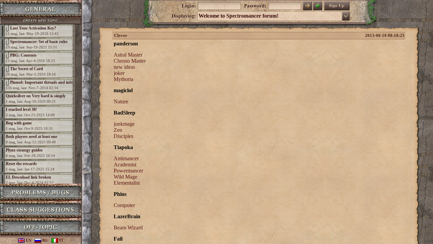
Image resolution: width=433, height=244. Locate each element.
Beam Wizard (128, 227)
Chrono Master (130, 61)
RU (44, 240)
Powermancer (128, 171)
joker (119, 73)
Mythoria (123, 79)
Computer (124, 205)
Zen (118, 130)
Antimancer (126, 158)
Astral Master (128, 55)
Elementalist (127, 183)
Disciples (123, 136)
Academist (125, 164)
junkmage (124, 124)
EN (28, 240)
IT (61, 240)
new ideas (124, 67)
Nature (121, 101)
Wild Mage (125, 177)
